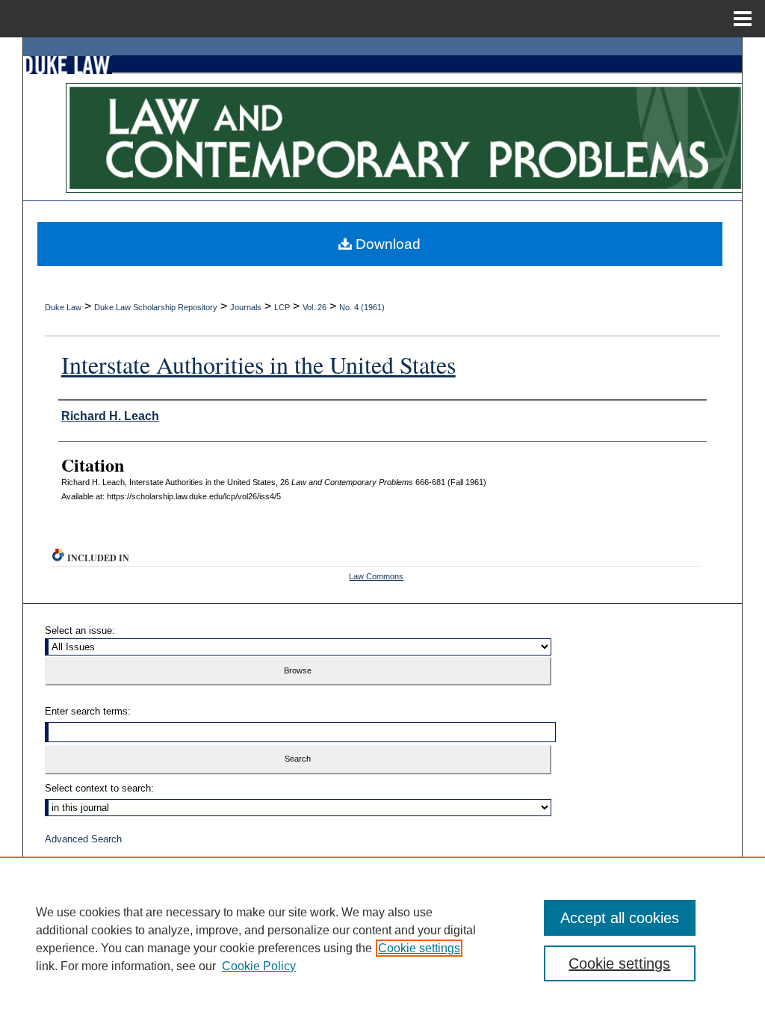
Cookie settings (419, 948)
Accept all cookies (619, 918)
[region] (382, 939)
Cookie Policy (259, 966)
